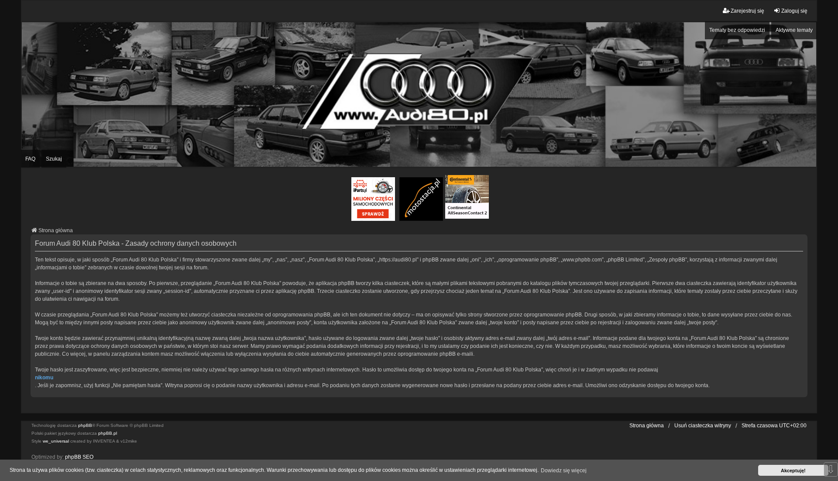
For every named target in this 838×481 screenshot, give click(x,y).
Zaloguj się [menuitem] (794, 11)
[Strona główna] (419, 94)
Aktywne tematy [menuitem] (794, 30)
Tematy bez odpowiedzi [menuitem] (737, 30)
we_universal (56, 441)
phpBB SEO (79, 457)
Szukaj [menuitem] (54, 159)
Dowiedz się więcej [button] (564, 470)
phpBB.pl (107, 433)
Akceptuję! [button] (793, 470)
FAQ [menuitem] (30, 159)
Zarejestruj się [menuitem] (747, 11)
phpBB (85, 425)
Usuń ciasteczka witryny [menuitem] (702, 426)
